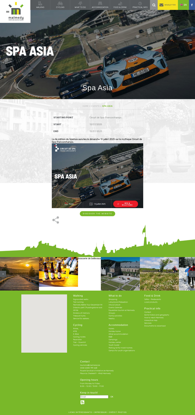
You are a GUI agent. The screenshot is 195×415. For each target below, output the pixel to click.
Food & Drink (120, 7)
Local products (150, 302)
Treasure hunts (79, 316)
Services (147, 323)
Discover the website (97, 214)
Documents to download (155, 326)
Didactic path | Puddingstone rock (87, 307)
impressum (100, 412)
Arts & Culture (114, 305)
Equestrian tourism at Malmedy (122, 310)
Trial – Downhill (79, 342)
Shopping (113, 299)
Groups (112, 313)
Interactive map (150, 320)
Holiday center (115, 342)
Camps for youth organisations (122, 350)
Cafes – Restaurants (152, 299)
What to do (80, 7)
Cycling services (80, 345)
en (185, 5)
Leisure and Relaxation (118, 302)
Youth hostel (114, 345)
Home (86, 106)
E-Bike (76, 334)
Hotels (111, 328)
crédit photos (118, 412)
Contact (147, 312)
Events (95, 106)
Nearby (112, 318)
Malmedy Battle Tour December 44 (87, 305)
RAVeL (76, 328)
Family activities (115, 316)
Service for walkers (81, 318)
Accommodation (100, 7)
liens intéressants (80, 412)
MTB (75, 331)
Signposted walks (80, 299)
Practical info (140, 7)
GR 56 (75, 310)
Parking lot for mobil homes (120, 348)
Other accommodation (118, 334)
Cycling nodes (79, 337)
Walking (40, 7)
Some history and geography (156, 315)
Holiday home (115, 331)
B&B (110, 337)
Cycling (60, 7)
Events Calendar (115, 307)
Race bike (77, 339)
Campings (113, 339)
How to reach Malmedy (154, 318)
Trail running (78, 302)
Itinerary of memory (81, 313)
